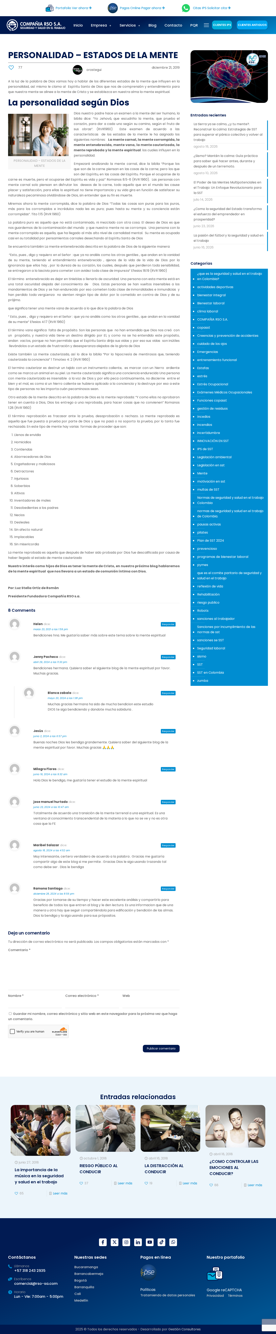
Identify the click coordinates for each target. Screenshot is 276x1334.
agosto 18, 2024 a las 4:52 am (51, 850)
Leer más (60, 1193)
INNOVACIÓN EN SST (213, 441)
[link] (148, 1272)
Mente (202, 473)
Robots (203, 610)
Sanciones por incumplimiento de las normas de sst (226, 629)
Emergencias (207, 351)
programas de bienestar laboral (222, 556)
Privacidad (215, 1296)
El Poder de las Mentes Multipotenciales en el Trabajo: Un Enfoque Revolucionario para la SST (227, 187)
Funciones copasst (212, 400)
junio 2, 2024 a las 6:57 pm (49, 736)
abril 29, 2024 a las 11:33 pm (50, 662)
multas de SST (208, 489)
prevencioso (207, 548)
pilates (202, 532)
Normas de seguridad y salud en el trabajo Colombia (230, 500)
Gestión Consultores (184, 1329)
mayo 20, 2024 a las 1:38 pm (65, 698)
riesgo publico (208, 602)
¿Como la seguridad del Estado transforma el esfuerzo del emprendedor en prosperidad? (228, 214)
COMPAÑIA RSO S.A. (212, 319)
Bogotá (80, 1280)
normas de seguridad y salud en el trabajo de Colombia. (230, 514)
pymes (202, 565)
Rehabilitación (208, 594)
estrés (202, 376)
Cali (77, 1293)
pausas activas (209, 524)
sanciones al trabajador (216, 618)
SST (200, 664)
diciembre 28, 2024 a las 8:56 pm (53, 893)
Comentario (19, 950)
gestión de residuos (212, 408)
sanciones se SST (210, 640)
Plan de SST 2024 (210, 540)
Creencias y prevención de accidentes (227, 335)
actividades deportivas (215, 287)
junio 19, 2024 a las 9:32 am (50, 774)
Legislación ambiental (214, 457)
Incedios (203, 416)
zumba (202, 680)
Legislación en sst (211, 465)
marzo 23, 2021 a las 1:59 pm (50, 629)
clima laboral (207, 311)
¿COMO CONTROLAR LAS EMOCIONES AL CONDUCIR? (234, 1167)
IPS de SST (205, 449)
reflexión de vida (210, 586)
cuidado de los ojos (212, 343)
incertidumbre (208, 432)
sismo (201, 656)
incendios (204, 424)
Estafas (203, 368)
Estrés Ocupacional (212, 384)
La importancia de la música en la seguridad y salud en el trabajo (39, 1176)
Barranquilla (84, 1287)
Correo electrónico (82, 995)
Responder (168, 624)
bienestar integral (211, 295)
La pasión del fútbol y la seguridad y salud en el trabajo (228, 238)
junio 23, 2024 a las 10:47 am (51, 807)
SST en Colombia (210, 672)
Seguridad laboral (211, 648)
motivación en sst (211, 481)
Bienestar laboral (210, 303)
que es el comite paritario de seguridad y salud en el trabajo (229, 576)
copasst (203, 327)
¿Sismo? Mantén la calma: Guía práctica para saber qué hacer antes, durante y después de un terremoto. (226, 161)
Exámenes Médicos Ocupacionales (224, 392)
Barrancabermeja (88, 1273)
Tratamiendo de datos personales (167, 1295)
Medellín (81, 1300)
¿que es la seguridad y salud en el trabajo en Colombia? (229, 276)
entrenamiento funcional (217, 360)
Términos (235, 1296)
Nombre (16, 995)
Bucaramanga (86, 1267)
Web (126, 995)
